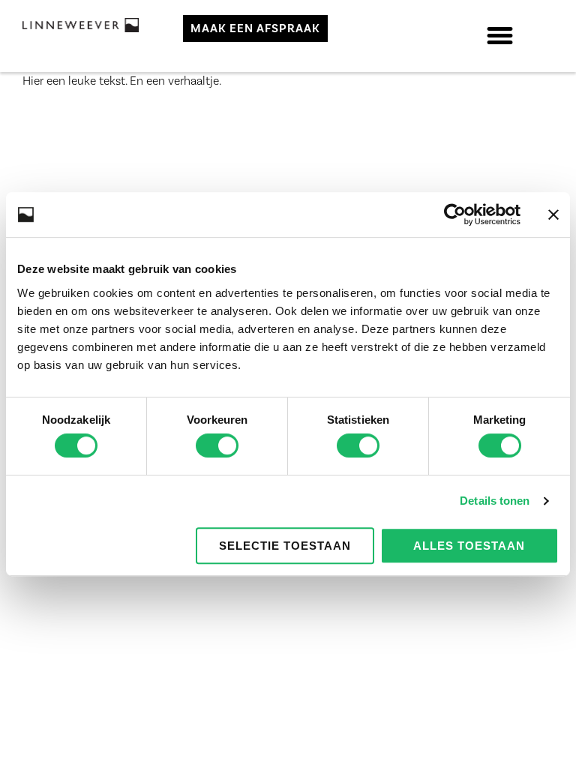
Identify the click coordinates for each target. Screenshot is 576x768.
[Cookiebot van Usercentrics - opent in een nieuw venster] (454, 214)
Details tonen (495, 500)
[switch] (217, 446)
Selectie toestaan (285, 545)
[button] (500, 36)
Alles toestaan (469, 545)
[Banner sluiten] (553, 214)
